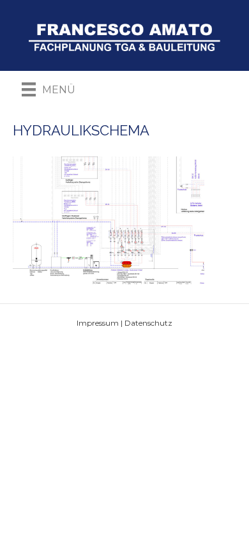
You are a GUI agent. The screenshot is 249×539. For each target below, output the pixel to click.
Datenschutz (148, 323)
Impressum (98, 323)
